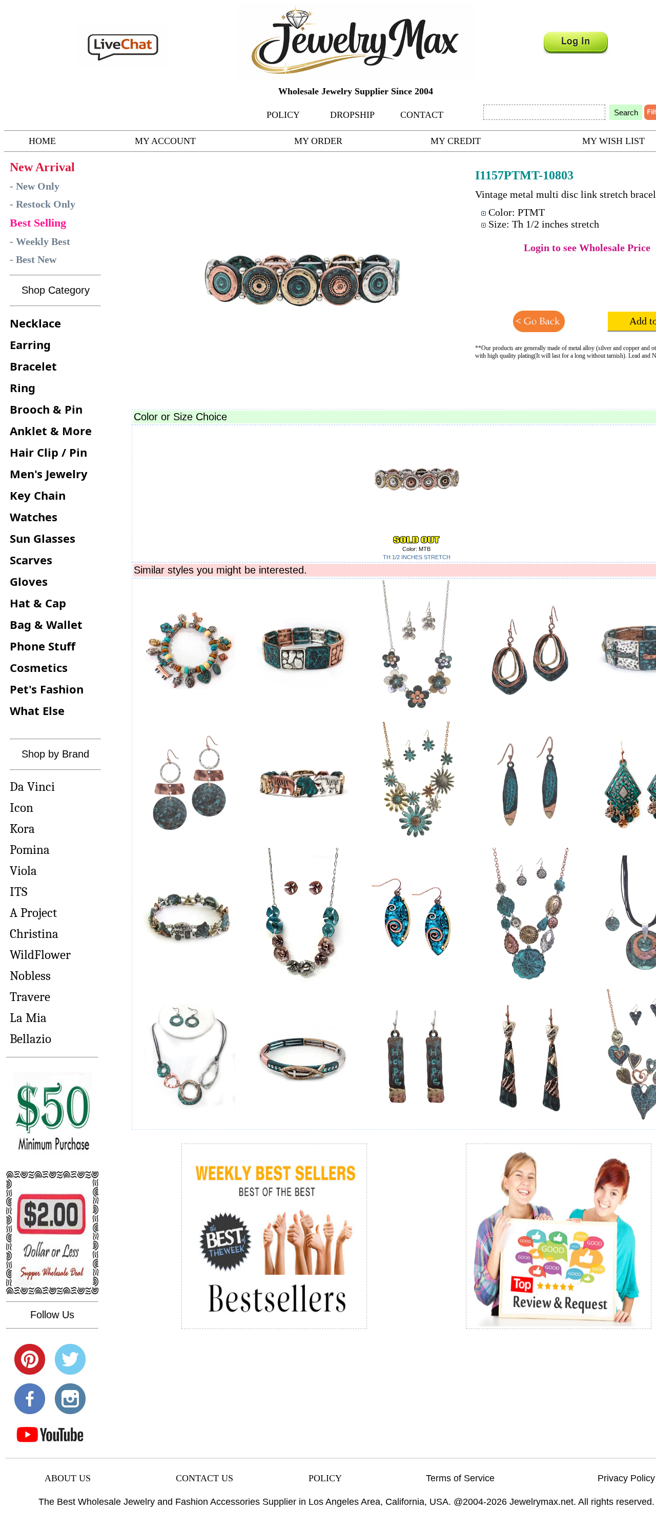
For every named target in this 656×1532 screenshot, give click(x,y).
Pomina (30, 849)
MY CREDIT (455, 141)
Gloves (29, 581)
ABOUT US (68, 1478)
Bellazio (30, 1038)
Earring (30, 344)
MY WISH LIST (613, 141)
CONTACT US (204, 1478)
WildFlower (40, 954)
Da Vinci (32, 786)
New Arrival (42, 167)
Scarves (31, 559)
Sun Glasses (42, 538)
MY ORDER (318, 141)
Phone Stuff (42, 645)
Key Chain (38, 495)
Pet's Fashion (47, 689)
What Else (37, 710)
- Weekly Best (40, 241)
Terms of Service (460, 1478)
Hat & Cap (38, 602)
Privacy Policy (626, 1478)
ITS (18, 891)
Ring (22, 387)
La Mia (28, 1017)
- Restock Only (42, 204)
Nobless (30, 975)
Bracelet (33, 366)
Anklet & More (51, 430)
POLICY (283, 115)
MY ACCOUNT (165, 141)
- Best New (33, 259)
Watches (33, 516)
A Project (33, 912)
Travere (30, 996)
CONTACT (421, 115)
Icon (21, 807)
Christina (34, 933)
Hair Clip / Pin (48, 452)
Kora (22, 828)
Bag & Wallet (46, 624)
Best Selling (38, 222)
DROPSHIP (352, 115)
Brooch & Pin (46, 409)
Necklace (35, 323)
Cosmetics (39, 667)
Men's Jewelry (49, 473)
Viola (23, 870)
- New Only (34, 186)
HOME (42, 141)
